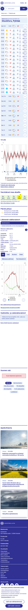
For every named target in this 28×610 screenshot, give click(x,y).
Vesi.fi (2, 574)
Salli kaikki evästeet (14, 606)
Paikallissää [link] (12, 13)
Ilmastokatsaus (5, 570)
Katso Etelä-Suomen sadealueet (10, 323)
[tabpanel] (14, 281)
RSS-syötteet (4, 555)
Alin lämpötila (7, 389)
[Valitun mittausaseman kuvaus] (26, 230)
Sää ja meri (4, 13)
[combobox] (13, 8)
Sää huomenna (17, 383)
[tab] (3, 254)
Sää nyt (8, 383)
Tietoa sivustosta (5, 556)
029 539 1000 (4, 546)
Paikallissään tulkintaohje (8, 185)
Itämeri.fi (3, 576)
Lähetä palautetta (5, 553)
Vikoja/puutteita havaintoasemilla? (10, 307)
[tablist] (14, 256)
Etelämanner (4, 577)
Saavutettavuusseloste (7, 558)
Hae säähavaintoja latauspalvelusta (11, 304)
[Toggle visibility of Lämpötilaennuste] (10, 180)
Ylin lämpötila (20, 386)
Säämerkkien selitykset (7, 187)
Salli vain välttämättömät (14, 601)
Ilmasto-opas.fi (5, 568)
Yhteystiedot (4, 551)
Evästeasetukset (5, 562)
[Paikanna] (2, 8)
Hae (24, 8)
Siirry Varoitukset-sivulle (8, 203)
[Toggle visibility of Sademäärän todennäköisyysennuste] (15, 177)
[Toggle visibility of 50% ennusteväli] (10, 179)
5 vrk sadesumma (19, 389)
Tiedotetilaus (4, 560)
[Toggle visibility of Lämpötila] (11, 297)
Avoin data (3, 572)
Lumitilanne (14, 392)
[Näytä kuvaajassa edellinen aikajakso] (4, 300)
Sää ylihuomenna (9, 386)
